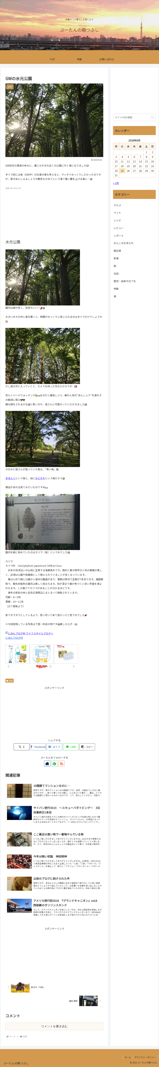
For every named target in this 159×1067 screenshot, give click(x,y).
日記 (11, 680)
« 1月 (116, 183)
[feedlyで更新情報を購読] (54, 763)
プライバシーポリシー (145, 1057)
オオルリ (10, 478)
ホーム (128, 1057)
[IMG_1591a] (42, 439)
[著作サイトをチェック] (47, 763)
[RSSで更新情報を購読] (61, 763)
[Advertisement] (54, 212)
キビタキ (40, 478)
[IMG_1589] (42, 355)
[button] (87, 746)
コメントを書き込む (54, 1026)
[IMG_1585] (42, 277)
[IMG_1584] (42, 521)
